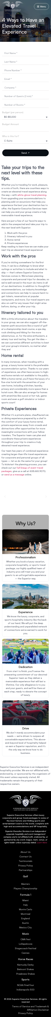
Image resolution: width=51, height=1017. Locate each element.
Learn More (42, 842)
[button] (5, 496)
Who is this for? (10, 136)
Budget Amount (10, 124)
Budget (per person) (12, 112)
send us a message (14, 474)
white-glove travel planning (31, 195)
